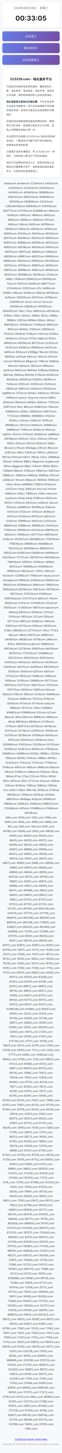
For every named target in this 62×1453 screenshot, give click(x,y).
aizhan (31, 1439)
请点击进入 (31, 48)
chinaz (38, 1439)
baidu (44, 1439)
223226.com (21, 1439)
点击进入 (31, 36)
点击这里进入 (31, 59)
